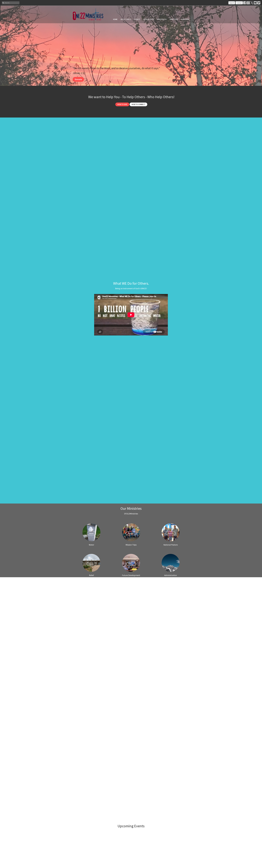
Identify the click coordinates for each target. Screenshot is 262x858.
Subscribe (185, 19)
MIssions (131, 533)
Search (231, 3)
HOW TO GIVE (122, 104)
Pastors (170, 533)
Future (131, 564)
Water (91, 533)
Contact (239, 3)
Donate (137, 19)
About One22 (126, 19)
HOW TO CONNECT (138, 104)
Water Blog (162, 19)
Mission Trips (148, 19)
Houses (91, 564)
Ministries (174, 19)
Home (115, 19)
